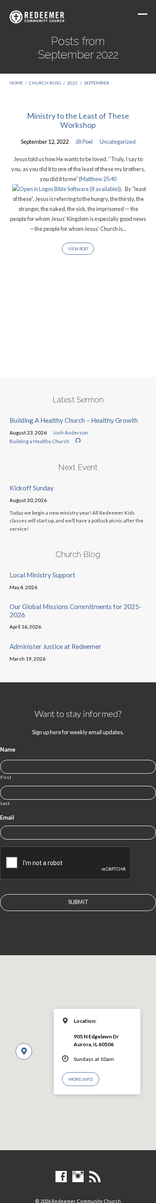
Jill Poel (84, 141)
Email (7, 817)
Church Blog (45, 82)
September (96, 82)
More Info (80, 1079)
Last (5, 803)
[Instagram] (78, 1177)
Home (16, 82)
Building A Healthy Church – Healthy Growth (74, 420)
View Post (78, 248)
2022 (72, 82)
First (5, 777)
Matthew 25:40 (99, 178)
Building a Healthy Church (39, 441)
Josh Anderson (70, 432)
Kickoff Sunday (32, 488)
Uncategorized (118, 141)
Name (8, 749)
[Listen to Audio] (78, 440)
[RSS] (95, 1177)
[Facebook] (61, 1177)
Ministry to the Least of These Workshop (78, 120)
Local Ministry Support (42, 575)
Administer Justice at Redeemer (55, 646)
